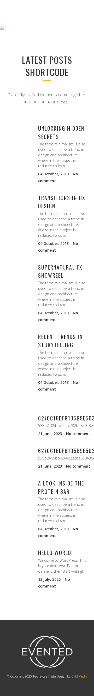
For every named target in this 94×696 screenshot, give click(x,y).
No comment (78, 433)
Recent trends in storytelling (60, 341)
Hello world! (55, 553)
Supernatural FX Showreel (60, 271)
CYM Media (79, 676)
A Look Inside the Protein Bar (61, 487)
